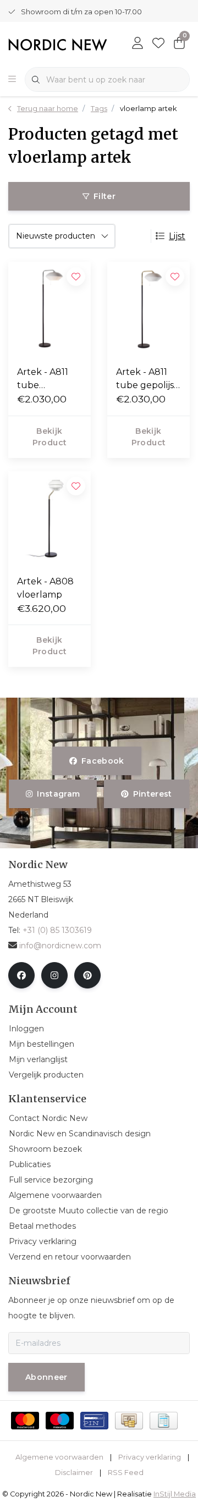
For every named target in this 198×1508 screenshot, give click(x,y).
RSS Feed (126, 1472)
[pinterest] (87, 975)
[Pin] (94, 1420)
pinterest (152, 794)
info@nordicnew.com (60, 946)
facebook (102, 761)
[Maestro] (60, 1420)
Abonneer (46, 1377)
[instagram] (54, 975)
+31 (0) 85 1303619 (57, 930)
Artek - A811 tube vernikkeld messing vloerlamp (42, 379)
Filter (105, 196)
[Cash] (129, 1420)
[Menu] (12, 79)
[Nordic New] (57, 44)
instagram (58, 794)
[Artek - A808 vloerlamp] (49, 518)
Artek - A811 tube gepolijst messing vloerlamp (147, 379)
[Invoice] (164, 1420)
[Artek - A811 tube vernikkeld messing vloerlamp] (49, 309)
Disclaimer (74, 1472)
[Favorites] (158, 44)
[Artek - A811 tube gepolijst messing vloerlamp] (148, 309)
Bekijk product (49, 437)
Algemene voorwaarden (59, 1457)
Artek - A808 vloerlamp (45, 588)
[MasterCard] (25, 1420)
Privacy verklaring (149, 1457)
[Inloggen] (137, 44)
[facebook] (21, 975)
